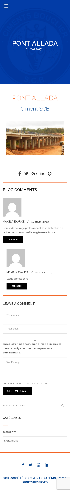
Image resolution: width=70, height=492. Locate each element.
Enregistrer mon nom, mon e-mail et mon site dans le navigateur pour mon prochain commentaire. (32, 348)
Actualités (10, 432)
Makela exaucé (14, 221)
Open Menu (6, 6)
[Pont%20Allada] (19, 174)
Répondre (13, 240)
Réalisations (10, 441)
